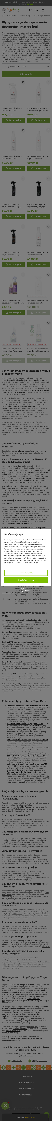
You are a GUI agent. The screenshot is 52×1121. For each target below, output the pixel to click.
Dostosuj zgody (26, 573)
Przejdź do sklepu (26, 580)
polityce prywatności (34, 549)
